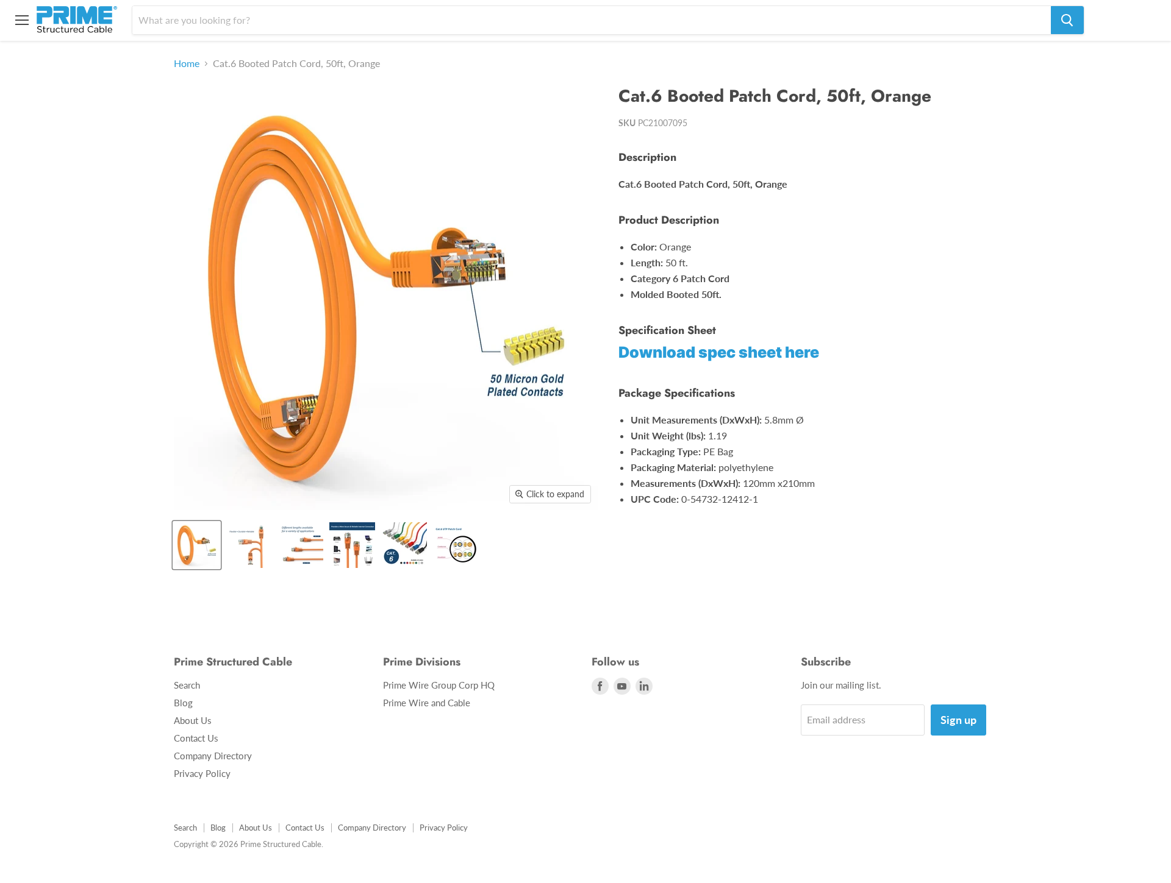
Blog (183, 702)
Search (187, 684)
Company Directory (213, 755)
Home (186, 63)
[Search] (1067, 20)
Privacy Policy (202, 773)
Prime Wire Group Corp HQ (439, 684)
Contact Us (196, 737)
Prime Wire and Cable (426, 702)
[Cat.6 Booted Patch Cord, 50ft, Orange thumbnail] (197, 545)
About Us (193, 720)
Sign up (958, 719)
